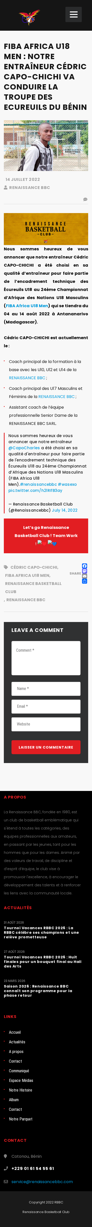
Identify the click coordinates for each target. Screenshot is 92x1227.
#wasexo (67, 484)
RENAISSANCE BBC (27, 378)
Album (14, 1099)
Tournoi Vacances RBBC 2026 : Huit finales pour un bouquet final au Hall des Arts (43, 962)
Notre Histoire (20, 1090)
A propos (16, 1051)
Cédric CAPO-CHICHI (33, 567)
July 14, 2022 (64, 510)
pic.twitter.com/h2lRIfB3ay (35, 490)
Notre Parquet (20, 1119)
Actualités (17, 1042)
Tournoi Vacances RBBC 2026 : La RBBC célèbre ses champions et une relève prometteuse (41, 932)
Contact (15, 1061)
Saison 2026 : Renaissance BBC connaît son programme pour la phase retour (38, 991)
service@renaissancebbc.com (42, 1182)
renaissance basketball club (33, 588)
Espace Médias (21, 1080)
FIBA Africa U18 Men (27, 306)
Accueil (15, 1032)
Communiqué (19, 1070)
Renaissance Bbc (25, 600)
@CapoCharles (24, 448)
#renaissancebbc (38, 484)
